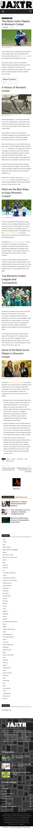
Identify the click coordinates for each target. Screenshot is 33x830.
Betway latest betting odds (18, 242)
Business (5, 565)
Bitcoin (5, 560)
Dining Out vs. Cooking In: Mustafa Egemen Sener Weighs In (19, 503)
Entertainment (7, 596)
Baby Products (7, 547)
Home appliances (8, 634)
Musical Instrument (8, 655)
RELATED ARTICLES (8, 497)
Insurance (5, 642)
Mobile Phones (7, 650)
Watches (5, 698)
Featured (5, 601)
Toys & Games (7, 688)
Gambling (5, 614)
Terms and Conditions (16, 827)
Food (4, 608)
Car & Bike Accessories (9, 573)
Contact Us (6, 827)
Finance (5, 603)
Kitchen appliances (8, 644)
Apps (4, 544)
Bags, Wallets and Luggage (10, 549)
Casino (5, 575)
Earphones (6, 588)
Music (4, 652)
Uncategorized (7, 693)
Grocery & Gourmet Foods (10, 621)
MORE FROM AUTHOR (21, 497)
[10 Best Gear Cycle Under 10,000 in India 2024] (6, 774)
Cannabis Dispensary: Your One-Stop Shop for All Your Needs (23, 469)
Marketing (5, 647)
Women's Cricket (10, 461)
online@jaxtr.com (20, 745)
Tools (4, 686)
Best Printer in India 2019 (10, 557)
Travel (4, 691)
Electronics (6, 593)
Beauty (5, 552)
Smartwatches (7, 668)
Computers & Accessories (10, 580)
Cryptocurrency (7, 583)
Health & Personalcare (9, 629)
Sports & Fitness (10, 15)
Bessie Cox (5, 27)
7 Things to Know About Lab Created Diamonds (8, 469)
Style (4, 678)
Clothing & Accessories (9, 578)
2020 (4, 539)
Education (5, 591)
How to (5, 639)
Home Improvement (8, 637)
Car (4, 570)
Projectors (5, 660)
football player (24, 56)
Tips (11, 18)
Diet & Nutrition (7, 585)
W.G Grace (5, 148)
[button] (3, 11)
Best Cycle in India (8, 555)
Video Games (6, 696)
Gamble (5, 611)
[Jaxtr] (16, 4)
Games (5, 616)
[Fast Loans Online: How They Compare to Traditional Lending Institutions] (6, 512)
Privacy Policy (26, 827)
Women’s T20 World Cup (11, 233)
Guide (4, 624)
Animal (5, 542)
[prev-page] (3, 526)
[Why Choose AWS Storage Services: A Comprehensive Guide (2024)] (6, 520)
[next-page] (5, 526)
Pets (4, 657)
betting (8, 459)
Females (13, 459)
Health (4, 626)
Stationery (5, 675)
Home (3, 15)
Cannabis (5, 567)
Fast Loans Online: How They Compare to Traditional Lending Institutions (20, 512)
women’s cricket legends (15, 382)
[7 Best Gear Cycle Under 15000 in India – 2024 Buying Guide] (6, 758)
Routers (5, 665)
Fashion (5, 598)
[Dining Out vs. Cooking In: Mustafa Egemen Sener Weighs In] (6, 504)
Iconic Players (20, 459)
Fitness (5, 606)
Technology (6, 680)
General (5, 619)
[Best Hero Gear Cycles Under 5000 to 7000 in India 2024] (6, 766)
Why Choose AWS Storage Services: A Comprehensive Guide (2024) (20, 520)
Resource (5, 662)
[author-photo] (16, 486)
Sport (26, 459)
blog (4, 562)
